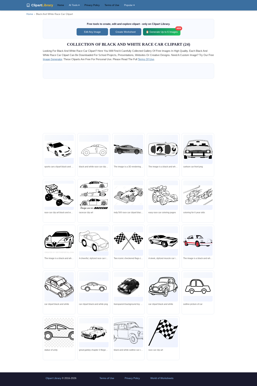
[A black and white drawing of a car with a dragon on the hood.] (163, 149)
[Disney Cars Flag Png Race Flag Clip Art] (163, 333)
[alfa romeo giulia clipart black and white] (59, 241)
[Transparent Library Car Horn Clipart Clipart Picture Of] (163, 287)
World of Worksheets (161, 378)
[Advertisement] (128, 105)
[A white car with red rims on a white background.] (198, 241)
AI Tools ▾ (74, 5)
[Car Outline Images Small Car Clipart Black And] (128, 333)
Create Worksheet (126, 31)
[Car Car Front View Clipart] (198, 149)
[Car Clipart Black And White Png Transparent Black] (93, 287)
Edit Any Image (92, 31)
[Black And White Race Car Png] (128, 287)
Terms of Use (112, 5)
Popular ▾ (129, 5)
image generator (52, 59)
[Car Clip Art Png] (59, 332)
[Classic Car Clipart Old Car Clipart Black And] (93, 332)
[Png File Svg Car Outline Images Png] (198, 287)
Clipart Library (53, 378)
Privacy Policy (92, 5)
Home (60, 5)
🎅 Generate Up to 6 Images (163, 30)
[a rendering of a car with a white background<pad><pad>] (128, 149)
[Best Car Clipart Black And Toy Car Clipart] (59, 287)
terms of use (146, 59)
